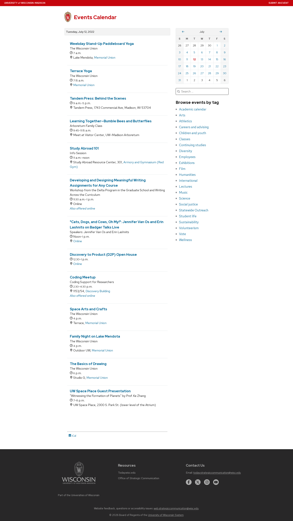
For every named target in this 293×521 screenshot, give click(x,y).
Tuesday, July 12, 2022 (80, 31)
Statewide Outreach (193, 210)
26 (194, 73)
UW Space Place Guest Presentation (100, 391)
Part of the (78, 495)
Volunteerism (189, 228)
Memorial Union (104, 57)
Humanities (187, 174)
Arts (182, 115)
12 (194, 59)
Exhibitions (187, 163)
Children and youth (192, 133)
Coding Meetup (83, 277)
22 (217, 66)
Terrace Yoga (81, 71)
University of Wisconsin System (166, 515)
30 (224, 73)
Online (77, 241)
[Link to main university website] (79, 484)
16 (224, 59)
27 (202, 73)
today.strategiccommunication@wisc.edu (217, 472)
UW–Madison (24, 3)
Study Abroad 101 (84, 148)
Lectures (185, 186)
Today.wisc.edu (126, 472)
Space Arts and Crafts (88, 309)
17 (179, 66)
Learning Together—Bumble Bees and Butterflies (111, 121)
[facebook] (189, 482)
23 (224, 66)
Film (182, 168)
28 (209, 73)
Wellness (185, 240)
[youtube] (216, 482)
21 (209, 66)
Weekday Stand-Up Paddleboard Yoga (102, 43)
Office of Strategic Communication (138, 478)
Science (184, 198)
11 (187, 59)
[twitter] (198, 482)
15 (217, 59)
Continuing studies (192, 145)
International (188, 180)
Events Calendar (95, 17)
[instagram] (207, 482)
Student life (188, 216)
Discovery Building (98, 291)
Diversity (185, 151)
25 (187, 73)
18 (187, 66)
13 (202, 59)
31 (179, 80)
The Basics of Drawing (88, 364)
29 (217, 73)
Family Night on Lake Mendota (95, 336)
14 (209, 59)
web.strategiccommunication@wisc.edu (176, 508)
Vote (182, 234)
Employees (187, 157)
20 (202, 66)
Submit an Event (279, 3)
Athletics (185, 121)
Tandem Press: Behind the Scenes (98, 98)
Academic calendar (192, 109)
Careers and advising (194, 127)
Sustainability (189, 222)
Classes (184, 139)
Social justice (188, 204)
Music (183, 192)
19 (194, 66)
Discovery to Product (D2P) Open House (103, 254)
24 (179, 73)
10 (179, 59)
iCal (73, 435)
